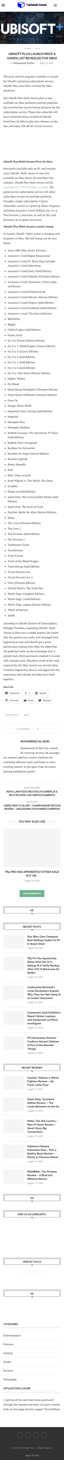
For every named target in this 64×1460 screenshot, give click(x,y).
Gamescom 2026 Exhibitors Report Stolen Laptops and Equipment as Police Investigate (44, 1018)
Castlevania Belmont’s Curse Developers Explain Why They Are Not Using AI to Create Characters (43, 993)
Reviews (8, 1370)
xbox (26, 715)
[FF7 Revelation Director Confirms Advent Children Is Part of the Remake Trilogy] (13, 1043)
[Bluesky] (44, 1435)
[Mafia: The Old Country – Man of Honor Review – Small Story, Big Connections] (13, 1126)
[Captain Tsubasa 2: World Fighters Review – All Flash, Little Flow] (13, 1083)
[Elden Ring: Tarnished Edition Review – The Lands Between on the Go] (13, 1104)
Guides (7, 1361)
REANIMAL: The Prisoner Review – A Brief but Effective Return (42, 1175)
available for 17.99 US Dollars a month (25, 187)
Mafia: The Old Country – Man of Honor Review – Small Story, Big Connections (42, 1126)
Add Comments (32, 893)
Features (8, 1344)
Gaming (7, 1353)
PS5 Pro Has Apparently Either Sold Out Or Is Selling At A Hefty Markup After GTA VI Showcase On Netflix (43, 965)
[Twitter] (28, 1435)
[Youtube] (36, 1435)
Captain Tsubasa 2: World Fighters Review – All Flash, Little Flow (43, 1081)
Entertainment (12, 1335)
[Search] (60, 5)
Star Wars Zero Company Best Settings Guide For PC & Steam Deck (43, 940)
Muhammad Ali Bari (23, 63)
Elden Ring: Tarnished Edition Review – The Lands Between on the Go (43, 1103)
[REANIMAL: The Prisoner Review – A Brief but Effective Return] (13, 1177)
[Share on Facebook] (42, 728)
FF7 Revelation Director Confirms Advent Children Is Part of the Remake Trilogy (43, 1043)
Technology (10, 1379)
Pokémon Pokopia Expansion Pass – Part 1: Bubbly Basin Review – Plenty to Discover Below (42, 1152)
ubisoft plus (12, 715)
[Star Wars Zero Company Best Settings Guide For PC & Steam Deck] (13, 942)
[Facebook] (20, 1435)
